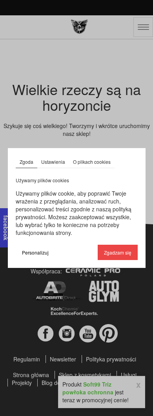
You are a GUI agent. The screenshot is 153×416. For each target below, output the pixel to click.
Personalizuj (35, 252)
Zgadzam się (117, 252)
